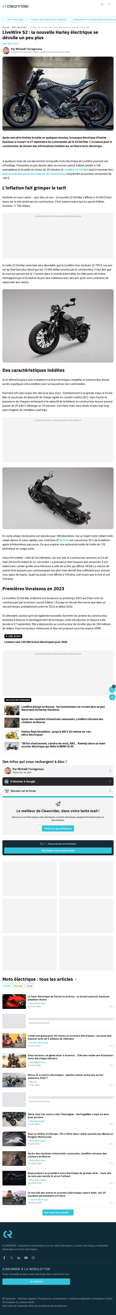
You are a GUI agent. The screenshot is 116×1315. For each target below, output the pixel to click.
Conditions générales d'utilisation (86, 1298)
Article (7, 986)
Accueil (5, 27)
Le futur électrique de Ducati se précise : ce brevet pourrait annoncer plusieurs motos (69, 998)
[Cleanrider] (15, 6)
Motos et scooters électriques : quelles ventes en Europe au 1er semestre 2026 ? (65, 1076)
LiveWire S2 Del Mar (76, 169)
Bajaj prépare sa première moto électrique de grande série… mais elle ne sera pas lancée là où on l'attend (69, 1175)
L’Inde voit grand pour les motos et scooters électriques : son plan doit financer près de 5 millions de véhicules (69, 1037)
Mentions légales (27, 1298)
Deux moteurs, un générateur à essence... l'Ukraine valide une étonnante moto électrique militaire (70, 1057)
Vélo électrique (37, 1121)
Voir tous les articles (56, 1212)
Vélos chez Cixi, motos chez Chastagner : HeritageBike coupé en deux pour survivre (68, 1116)
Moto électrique (19, 27)
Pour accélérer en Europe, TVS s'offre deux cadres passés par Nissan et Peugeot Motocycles (70, 1135)
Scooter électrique (38, 1042)
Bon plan (18, 986)
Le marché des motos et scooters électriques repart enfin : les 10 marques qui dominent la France (67, 1194)
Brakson (62, 1305)
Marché (33, 1082)
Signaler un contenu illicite (20, 1302)
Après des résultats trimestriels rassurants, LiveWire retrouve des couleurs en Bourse (67, 1155)
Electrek (63, 540)
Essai (29, 986)
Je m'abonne (36, 1281)
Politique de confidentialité (52, 1298)
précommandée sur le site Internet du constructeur (34, 173)
